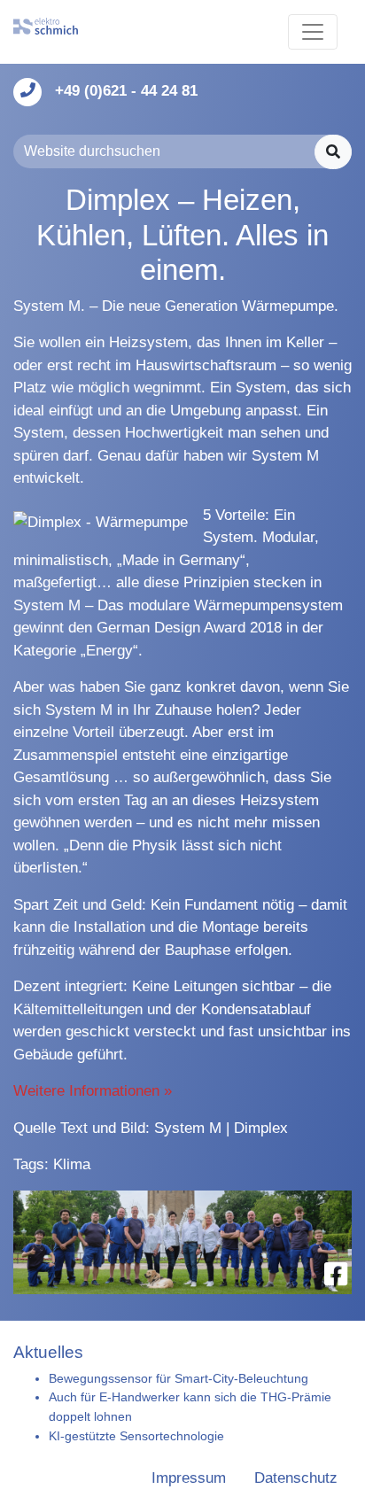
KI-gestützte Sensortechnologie (136, 1436)
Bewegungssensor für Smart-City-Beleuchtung (178, 1378)
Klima (71, 1164)
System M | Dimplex (221, 1128)
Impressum (188, 1478)
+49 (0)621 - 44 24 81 (126, 90)
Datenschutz (296, 1478)
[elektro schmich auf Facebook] (335, 1274)
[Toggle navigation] (313, 32)
